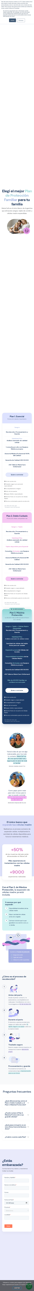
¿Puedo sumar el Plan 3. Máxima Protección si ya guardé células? (14, 1115)
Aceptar (17, 1288)
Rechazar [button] (21, 20)
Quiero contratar (17, 475)
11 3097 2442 (13, 1267)
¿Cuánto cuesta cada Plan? (15, 1137)
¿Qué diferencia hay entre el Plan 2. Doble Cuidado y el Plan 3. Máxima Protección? (16, 1103)
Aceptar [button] (12, 20)
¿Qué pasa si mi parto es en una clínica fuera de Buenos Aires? (15, 1127)
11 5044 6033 (13, 1264)
